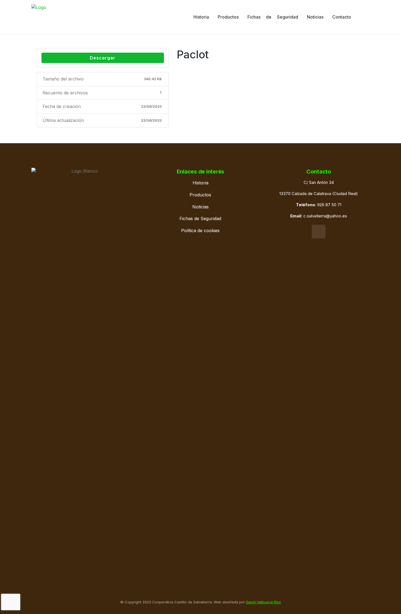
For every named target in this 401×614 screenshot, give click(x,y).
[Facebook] (318, 231)
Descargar (102, 58)
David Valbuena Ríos (263, 602)
